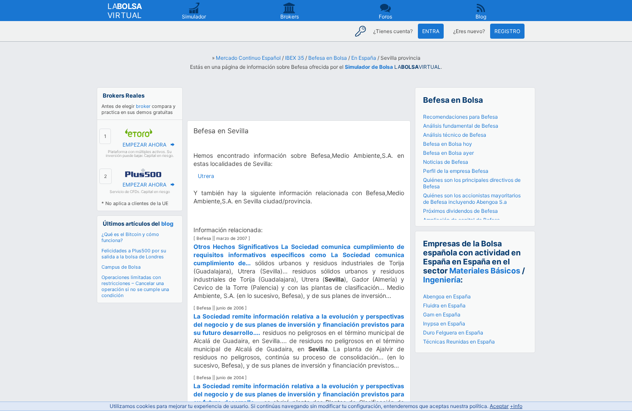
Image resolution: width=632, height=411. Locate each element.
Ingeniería (441, 279)
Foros (385, 16)
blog (167, 223)
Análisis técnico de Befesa (454, 135)
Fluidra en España (444, 305)
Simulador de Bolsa (369, 67)
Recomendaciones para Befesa (460, 116)
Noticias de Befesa (445, 162)
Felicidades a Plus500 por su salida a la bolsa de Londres (133, 254)
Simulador (194, 16)
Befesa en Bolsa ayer (448, 153)
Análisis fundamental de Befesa (460, 126)
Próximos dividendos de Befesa (460, 211)
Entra (430, 31)
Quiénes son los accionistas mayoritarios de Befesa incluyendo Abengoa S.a (472, 198)
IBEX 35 (294, 58)
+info (516, 406)
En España (363, 58)
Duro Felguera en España (453, 332)
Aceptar (499, 406)
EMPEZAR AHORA (144, 144)
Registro (507, 31)
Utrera (206, 176)
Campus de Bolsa (121, 267)
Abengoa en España (447, 296)
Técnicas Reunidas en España (459, 341)
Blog (481, 16)
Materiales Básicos (484, 270)
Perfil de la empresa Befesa (455, 171)
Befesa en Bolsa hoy (447, 144)
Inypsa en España (444, 323)
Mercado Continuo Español (248, 58)
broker (143, 106)
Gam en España (441, 314)
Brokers (289, 16)
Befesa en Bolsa (327, 58)
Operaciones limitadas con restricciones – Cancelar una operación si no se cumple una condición (135, 286)
